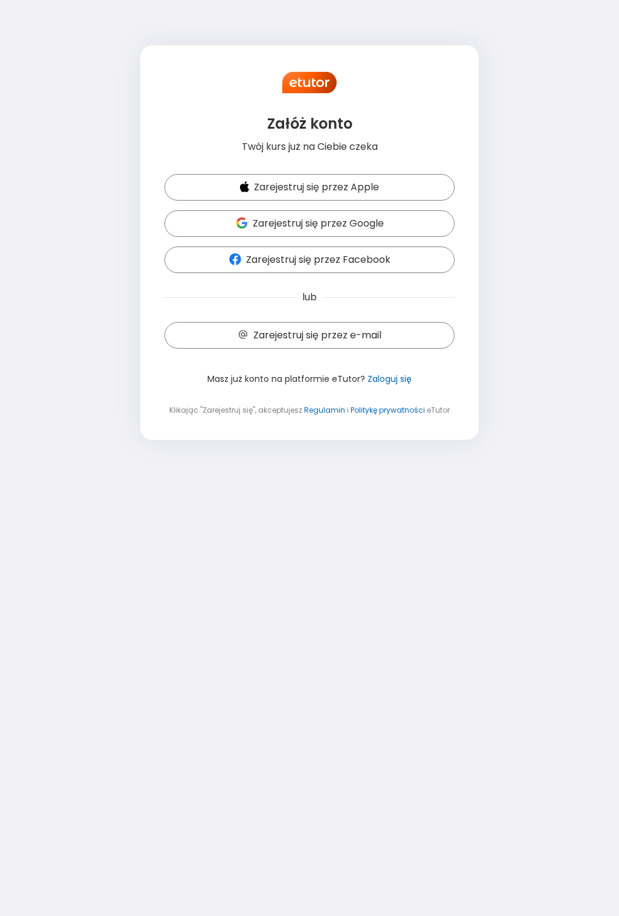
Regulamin (324, 410)
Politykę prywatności (388, 410)
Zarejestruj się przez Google (318, 223)
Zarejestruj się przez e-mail (317, 335)
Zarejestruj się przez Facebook (318, 259)
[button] (309, 188)
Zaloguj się (390, 379)
